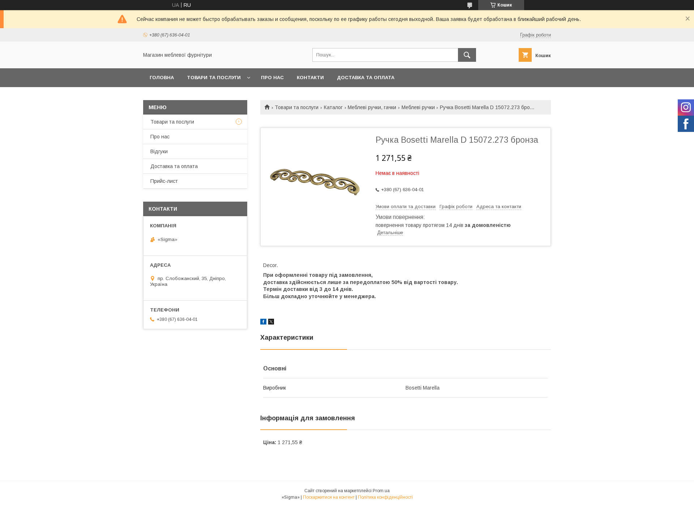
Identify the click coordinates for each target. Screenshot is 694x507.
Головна (162, 77)
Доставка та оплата (365, 77)
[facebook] (263, 323)
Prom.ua (381, 490)
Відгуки (159, 151)
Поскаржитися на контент (329, 497)
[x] (271, 323)
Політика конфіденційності (385, 497)
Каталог (333, 107)
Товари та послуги (214, 77)
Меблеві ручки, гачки (372, 107)
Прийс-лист (164, 181)
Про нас (272, 77)
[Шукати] (467, 55)
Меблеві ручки (418, 107)
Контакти (310, 77)
